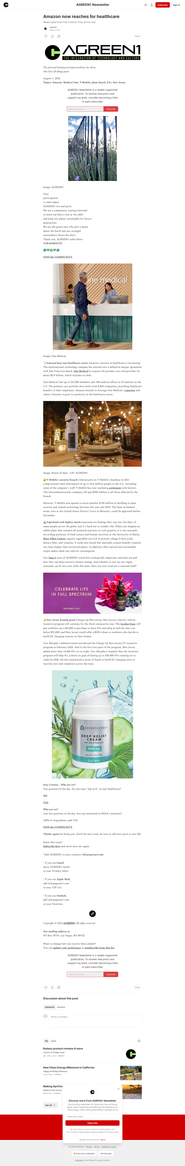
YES (45, 803)
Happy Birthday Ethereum (55, 1071)
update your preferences (67, 948)
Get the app (105, 1153)
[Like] (46, 36)
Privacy (89, 1146)
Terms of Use (105, 1129)
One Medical (81, 371)
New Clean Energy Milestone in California (68, 1067)
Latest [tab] (53, 1041)
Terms (97, 1146)
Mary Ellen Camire (54, 539)
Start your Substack (85, 1153)
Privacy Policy (113, 1132)
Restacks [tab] (61, 1007)
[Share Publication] (151, 5)
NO (45, 796)
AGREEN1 (53, 27)
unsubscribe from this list (99, 948)
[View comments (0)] (52, 36)
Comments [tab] (49, 1007)
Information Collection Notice (92, 1132)
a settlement (114, 488)
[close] (118, 1089)
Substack (79, 1160)
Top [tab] (46, 1041)
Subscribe (163, 5)
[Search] (145, 5)
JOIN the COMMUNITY (57, 257)
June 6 (52, 558)
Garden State (128, 624)
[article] (92, 1054)
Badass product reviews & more (63, 1048)
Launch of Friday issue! (54, 1052)
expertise (130, 390)
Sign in (176, 5)
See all (48, 1105)
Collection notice (108, 1146)
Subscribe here (51, 846)
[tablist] (55, 1007)
